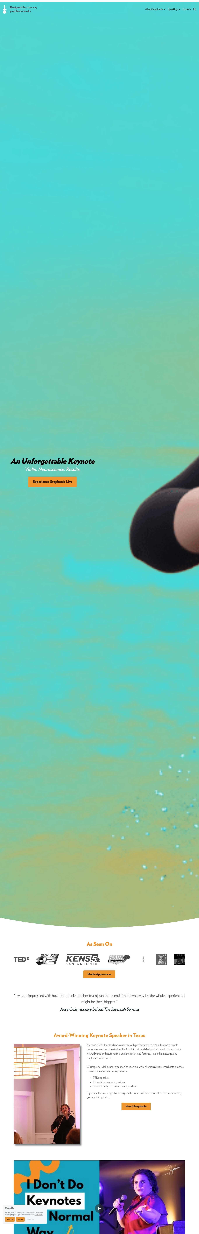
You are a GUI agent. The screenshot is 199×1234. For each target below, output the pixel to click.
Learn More (39, 1214)
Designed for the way (24, 7)
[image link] (5, 9)
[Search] (194, 9)
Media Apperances (99, 974)
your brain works (20, 11)
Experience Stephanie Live (52, 482)
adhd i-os (167, 1049)
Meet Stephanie (136, 1106)
